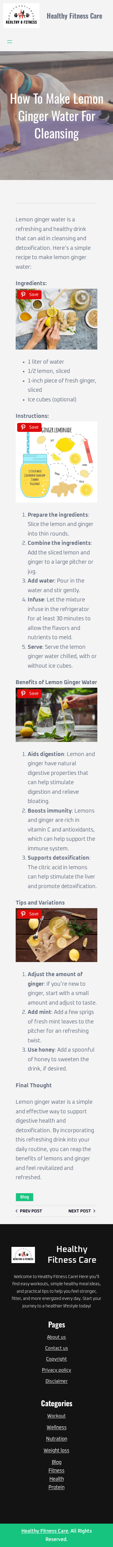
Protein (56, 1487)
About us (56, 1337)
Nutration (56, 1438)
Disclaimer (57, 1381)
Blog (24, 1197)
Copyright (56, 1359)
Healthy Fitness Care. (45, 1531)
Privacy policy (56, 1370)
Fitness (56, 1470)
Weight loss (56, 1450)
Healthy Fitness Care (74, 15)
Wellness (57, 1427)
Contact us (56, 1348)
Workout (56, 1416)
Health (56, 1479)
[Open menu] (9, 41)
